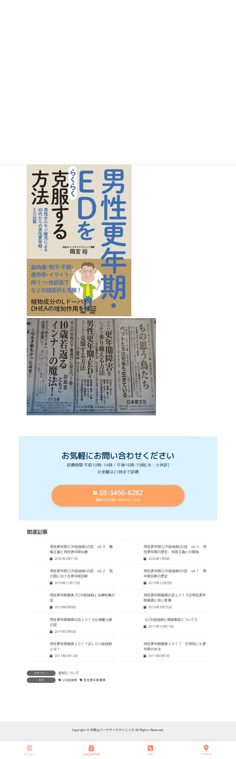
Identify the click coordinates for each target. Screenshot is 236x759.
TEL (150, 754)
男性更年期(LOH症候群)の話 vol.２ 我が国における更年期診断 (81, 573)
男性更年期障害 (94, 680)
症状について (68, 673)
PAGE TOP (226, 732)
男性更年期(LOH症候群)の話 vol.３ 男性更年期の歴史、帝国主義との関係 (175, 549)
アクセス (206, 754)
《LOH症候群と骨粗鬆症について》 (171, 619)
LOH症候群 (69, 680)
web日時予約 (91, 754)
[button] (118, 495)
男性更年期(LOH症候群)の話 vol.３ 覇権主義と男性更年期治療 (81, 549)
